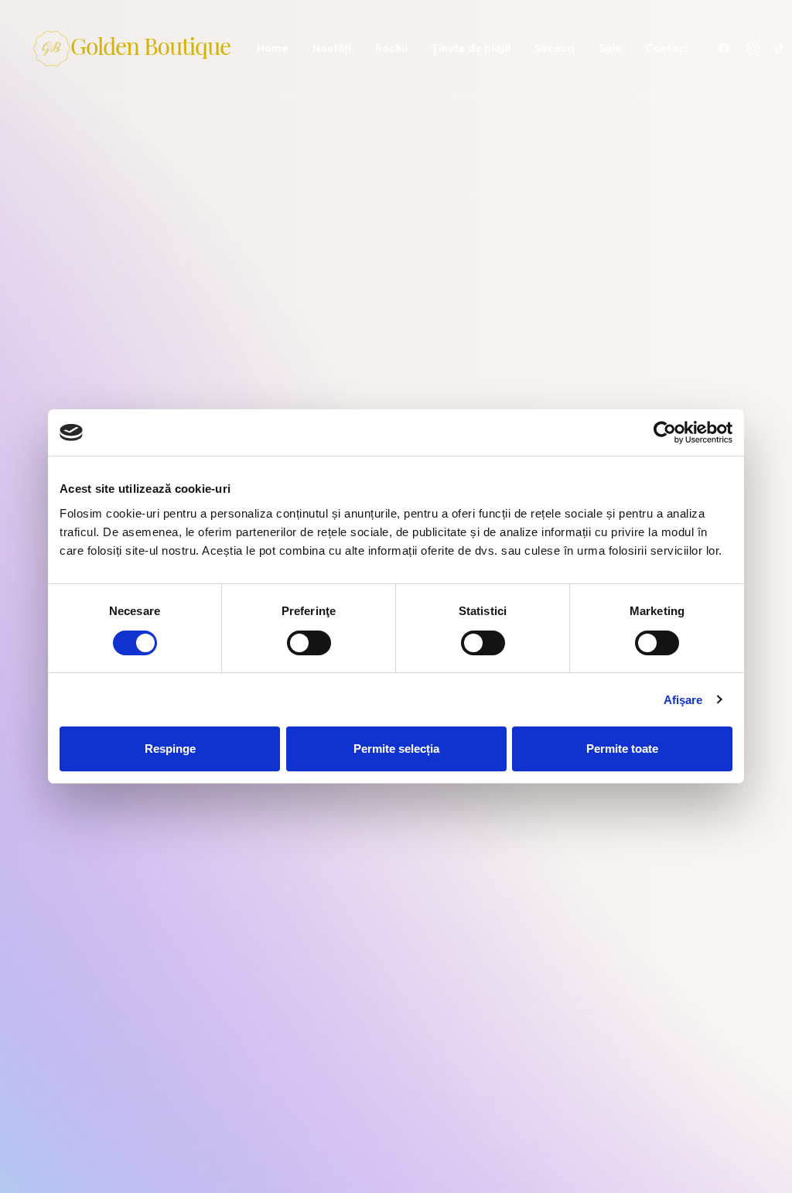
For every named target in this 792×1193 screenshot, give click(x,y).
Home (272, 48)
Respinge (170, 748)
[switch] (309, 643)
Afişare (683, 699)
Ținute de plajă (471, 48)
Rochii (391, 48)
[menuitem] (272, 48)
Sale (610, 48)
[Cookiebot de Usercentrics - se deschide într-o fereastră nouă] (664, 432)
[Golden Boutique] (135, 48)
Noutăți (331, 48)
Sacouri (554, 48)
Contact (667, 48)
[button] (727, 48)
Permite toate (622, 748)
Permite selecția (396, 748)
